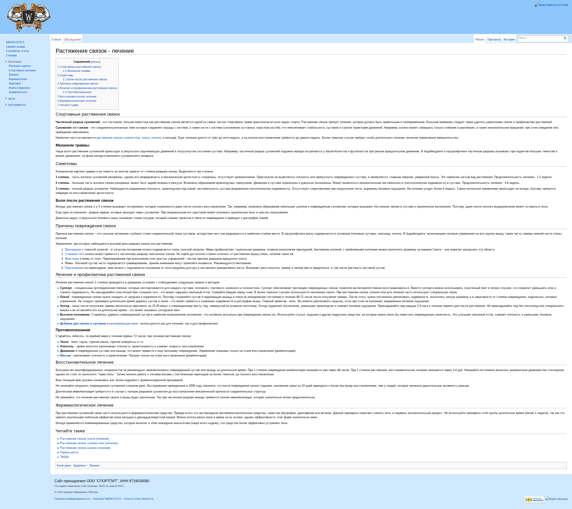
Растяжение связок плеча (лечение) (84, 438)
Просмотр (494, 39)
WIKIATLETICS (15, 42)
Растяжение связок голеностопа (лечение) (89, 443)
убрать (95, 61)
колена (156, 137)
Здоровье (79, 465)
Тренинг (94, 465)
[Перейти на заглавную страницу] (28, 18)
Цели (11, 98)
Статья (56, 39)
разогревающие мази (123, 323)
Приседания (73, 249)
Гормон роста (69, 452)
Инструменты (17, 104)
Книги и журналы (19, 87)
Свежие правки (15, 46)
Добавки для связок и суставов (83, 323)
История (509, 39)
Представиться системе (553, 4)
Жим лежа (72, 258)
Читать (480, 39)
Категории (64, 465)
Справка (11, 55)
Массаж (65, 355)
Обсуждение (72, 39)
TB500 (64, 457)
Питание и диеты (20, 66)
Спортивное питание (22, 70)
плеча (146, 137)
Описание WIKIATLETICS (107, 498)
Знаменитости (18, 92)
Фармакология (18, 79)
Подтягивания (74, 267)
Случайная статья (17, 51)
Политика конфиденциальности (72, 498)
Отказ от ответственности (139, 498)
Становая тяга (74, 254)
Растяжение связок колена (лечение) (85, 448)
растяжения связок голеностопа (118, 137)
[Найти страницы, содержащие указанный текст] (565, 38)
